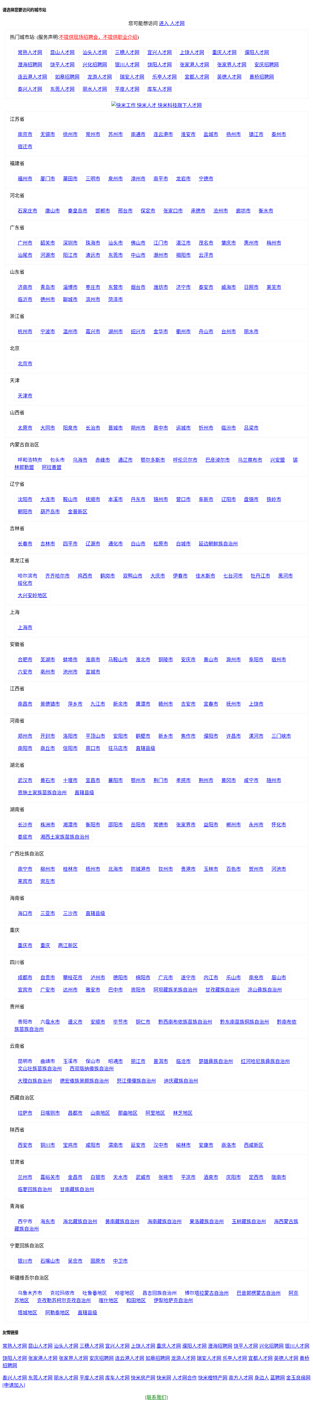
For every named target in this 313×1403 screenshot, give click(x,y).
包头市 (57, 460)
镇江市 (256, 134)
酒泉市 (211, 1177)
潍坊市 (160, 287)
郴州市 (233, 824)
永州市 (256, 824)
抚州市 (233, 704)
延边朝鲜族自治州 (218, 543)
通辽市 (125, 460)
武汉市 (25, 780)
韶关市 (47, 243)
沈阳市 (25, 499)
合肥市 (25, 659)
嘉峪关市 (50, 1177)
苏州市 (115, 134)
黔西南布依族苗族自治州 (185, 1022)
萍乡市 (75, 704)
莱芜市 (274, 287)
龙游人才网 (99, 76)
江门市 (160, 243)
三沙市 (70, 913)
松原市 (160, 543)
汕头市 (115, 243)
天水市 (120, 1177)
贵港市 (188, 869)
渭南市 (115, 1145)
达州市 (70, 989)
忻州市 (206, 427)
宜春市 (211, 704)
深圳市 (70, 243)
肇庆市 (228, 243)
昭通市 (115, 1061)
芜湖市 (47, 659)
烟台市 (138, 287)
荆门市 (160, 780)
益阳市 (211, 824)
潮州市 (160, 255)
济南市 (25, 287)
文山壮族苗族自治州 (40, 1068)
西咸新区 (253, 1145)
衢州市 (183, 331)
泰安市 (206, 287)
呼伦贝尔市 (185, 460)
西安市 (25, 1145)
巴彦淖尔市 (217, 460)
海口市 (25, 913)
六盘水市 (50, 1022)
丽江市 (138, 1061)
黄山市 (211, 659)
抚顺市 (93, 499)
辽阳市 (228, 499)
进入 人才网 (172, 23)
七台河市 (233, 575)
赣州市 (165, 704)
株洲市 (47, 824)
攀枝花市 (73, 977)
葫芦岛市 (50, 511)
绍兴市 (138, 331)
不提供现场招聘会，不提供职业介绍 (98, 37)
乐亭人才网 (164, 76)
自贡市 (47, 977)
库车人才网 (159, 89)
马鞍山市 (118, 659)
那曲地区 (128, 1113)
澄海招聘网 (30, 64)
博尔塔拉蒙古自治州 (207, 1293)
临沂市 (25, 299)
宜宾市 (25, 989)
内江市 (211, 977)
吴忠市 (75, 1261)
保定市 (148, 210)
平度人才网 (127, 89)
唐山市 (52, 210)
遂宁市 (188, 977)
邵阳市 (115, 824)
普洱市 (160, 1061)
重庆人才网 (224, 52)
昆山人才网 (62, 52)
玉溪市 (70, 1061)
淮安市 (188, 134)
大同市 (47, 427)
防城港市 (140, 869)
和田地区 (136, 1300)
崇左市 (47, 881)
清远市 (93, 255)
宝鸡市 (70, 1145)
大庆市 (157, 575)
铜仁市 (143, 1022)
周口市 (93, 748)
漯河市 (256, 736)
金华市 (160, 331)
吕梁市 (251, 427)
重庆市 (25, 945)
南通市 (138, 134)
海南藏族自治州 (164, 1221)
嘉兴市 (93, 331)
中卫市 (120, 1261)
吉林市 (47, 543)
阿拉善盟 (51, 467)
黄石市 (47, 780)
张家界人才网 (231, 64)
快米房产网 (143, 1377)
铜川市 (47, 1145)
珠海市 (93, 243)
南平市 (160, 178)
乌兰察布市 (250, 460)
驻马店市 (118, 748)
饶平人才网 (62, 64)
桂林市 (70, 869)
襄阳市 (115, 780)
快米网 (163, 1377)
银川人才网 (127, 64)
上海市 (25, 627)
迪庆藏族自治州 (181, 1081)
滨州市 (93, 299)
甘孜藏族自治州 (222, 989)
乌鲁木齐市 (30, 1293)
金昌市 (75, 1177)
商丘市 (47, 748)
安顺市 (97, 1022)
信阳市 (70, 748)
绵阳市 (143, 977)
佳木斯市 (205, 575)
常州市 (93, 134)
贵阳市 (25, 1022)
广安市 (47, 989)
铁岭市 (274, 499)
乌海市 (80, 460)
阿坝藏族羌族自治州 (175, 989)
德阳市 (120, 977)
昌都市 (75, 1113)
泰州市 (278, 134)
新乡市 (165, 736)
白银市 (97, 1177)
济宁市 (183, 287)
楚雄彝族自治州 (216, 1061)
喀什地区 (108, 1300)
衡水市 (266, 210)
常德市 (160, 824)
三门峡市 (281, 736)
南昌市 (25, 704)
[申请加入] (13, 1385)
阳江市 (70, 255)
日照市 (251, 287)
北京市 (25, 363)
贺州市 (256, 869)
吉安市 (188, 704)
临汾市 (228, 427)
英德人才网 (229, 76)
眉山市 (278, 977)
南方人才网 (241, 1377)
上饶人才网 (192, 52)
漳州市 (138, 178)
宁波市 (47, 331)
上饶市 (256, 704)
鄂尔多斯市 (153, 460)
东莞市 (115, 255)
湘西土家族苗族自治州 (64, 837)
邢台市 (125, 210)
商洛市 (228, 1145)
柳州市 (47, 869)
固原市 (97, 1261)
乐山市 (233, 977)
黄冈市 (228, 780)
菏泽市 (115, 299)
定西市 (256, 1177)
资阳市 (138, 989)
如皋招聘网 (67, 76)
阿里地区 (155, 1113)
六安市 (25, 671)
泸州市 (97, 977)
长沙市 (25, 824)
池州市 (70, 671)
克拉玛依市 (62, 1293)
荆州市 (206, 780)
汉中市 (160, 1145)
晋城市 (115, 427)
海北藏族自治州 (80, 1221)
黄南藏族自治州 (122, 1221)
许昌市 (233, 736)
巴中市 (115, 989)
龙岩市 (183, 178)
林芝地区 (183, 1113)
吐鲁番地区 (95, 1293)
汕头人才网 (95, 52)
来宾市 (25, 881)
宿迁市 (25, 146)
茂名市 (206, 243)
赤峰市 (102, 460)
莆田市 (70, 178)
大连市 (47, 499)
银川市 (25, 1261)
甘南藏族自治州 (77, 1189)
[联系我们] (156, 1397)
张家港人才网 (194, 64)
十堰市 (70, 780)
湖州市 (115, 331)
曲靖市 (47, 1061)
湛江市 (183, 243)
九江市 (97, 704)
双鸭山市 (132, 575)
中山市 (138, 255)
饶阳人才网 (159, 64)
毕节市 (120, 1022)
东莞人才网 (62, 89)
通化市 (115, 543)
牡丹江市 (260, 575)
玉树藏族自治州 (249, 1221)
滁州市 (233, 659)
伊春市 (180, 575)
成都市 (25, 977)
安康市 (206, 1145)
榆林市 (183, 1145)
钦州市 (165, 869)
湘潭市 (70, 824)
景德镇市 (50, 704)
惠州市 (251, 243)
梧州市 (93, 869)
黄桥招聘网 (261, 76)
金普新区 (77, 511)
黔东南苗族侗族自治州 (244, 1022)
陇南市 (278, 1177)
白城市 (183, 543)
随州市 (274, 780)
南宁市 (25, 869)
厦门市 (47, 178)
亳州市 (47, 671)
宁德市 (206, 178)
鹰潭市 (143, 704)
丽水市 (251, 331)
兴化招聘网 (95, 64)
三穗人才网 (127, 52)
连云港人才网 (32, 76)
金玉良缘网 (298, 1377)
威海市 (228, 287)
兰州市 (25, 1177)
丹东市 (138, 499)
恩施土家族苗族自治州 (42, 792)
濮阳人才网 (257, 52)
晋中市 (160, 427)
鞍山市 (70, 499)
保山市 (93, 1061)
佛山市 (138, 243)
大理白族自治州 (35, 1081)
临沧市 (183, 1061)
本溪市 (115, 499)
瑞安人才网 (132, 76)
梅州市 (274, 243)
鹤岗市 (107, 575)
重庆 (45, 945)
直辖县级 (145, 748)
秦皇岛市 (77, 210)
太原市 (25, 427)
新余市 (120, 704)
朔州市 (138, 427)
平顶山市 (95, 736)
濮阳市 (211, 736)
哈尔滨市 (27, 575)
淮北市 (143, 659)
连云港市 (163, 134)
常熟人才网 (30, 52)
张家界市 (186, 824)
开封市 (47, 736)
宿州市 (278, 659)
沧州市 (220, 210)
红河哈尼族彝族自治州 (265, 1061)
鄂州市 (138, 780)
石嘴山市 (50, 1261)
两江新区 (68, 945)
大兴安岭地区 (32, 595)
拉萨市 (25, 1113)
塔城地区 (27, 1312)
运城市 (183, 427)
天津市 (25, 395)
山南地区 (100, 1113)
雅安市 (93, 989)
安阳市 (120, 736)
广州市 (25, 243)
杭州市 (25, 331)
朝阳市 (25, 511)
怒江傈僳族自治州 (136, 1081)
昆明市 (25, 1061)
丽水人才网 (95, 89)
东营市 (115, 287)
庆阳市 (233, 1177)
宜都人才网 (197, 76)
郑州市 (25, 736)
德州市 (47, 299)
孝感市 (183, 780)
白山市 (138, 543)
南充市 (256, 977)
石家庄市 (27, 210)
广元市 (165, 977)
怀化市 (278, 824)
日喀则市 (50, 1113)
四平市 (70, 543)
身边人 (261, 1377)
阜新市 (206, 499)
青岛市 (47, 287)
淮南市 (93, 659)
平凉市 (188, 1177)
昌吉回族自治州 (159, 1293)
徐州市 (70, 134)
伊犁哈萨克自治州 (173, 1300)
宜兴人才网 (159, 52)
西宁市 (25, 1221)
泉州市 (115, 178)
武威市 (143, 1177)
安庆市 (188, 659)
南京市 (25, 134)
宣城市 (93, 671)
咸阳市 (93, 1145)
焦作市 (188, 736)
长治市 (93, 427)
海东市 (47, 1221)
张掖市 (165, 1177)
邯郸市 (102, 210)
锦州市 (160, 499)
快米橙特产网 (212, 1377)
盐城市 (211, 134)
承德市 (198, 210)
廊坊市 (243, 210)
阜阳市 (256, 659)
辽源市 (93, 543)
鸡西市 (85, 575)
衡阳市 (93, 824)
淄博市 (70, 287)
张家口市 (173, 210)
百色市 (233, 869)
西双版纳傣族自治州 (92, 1068)
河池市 (278, 869)
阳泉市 (70, 427)
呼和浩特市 (30, 460)
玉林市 (211, 869)
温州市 (70, 331)
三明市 (93, 178)
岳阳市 (138, 824)
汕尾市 (25, 255)
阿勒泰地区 (57, 1312)
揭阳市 (183, 255)
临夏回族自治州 (35, 1189)
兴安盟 (277, 460)
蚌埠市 (70, 659)
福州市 (25, 178)
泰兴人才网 (30, 89)
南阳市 (25, 748)
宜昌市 (93, 780)
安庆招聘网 (266, 64)
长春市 (25, 543)
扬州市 (233, 134)
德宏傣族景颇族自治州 (84, 1081)
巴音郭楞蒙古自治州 (259, 1293)
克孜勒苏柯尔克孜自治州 (64, 1300)
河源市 (47, 255)
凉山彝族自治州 (265, 989)
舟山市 (206, 331)
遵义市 (75, 1022)
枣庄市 (93, 287)
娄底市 (25, 837)
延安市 (138, 1145)
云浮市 (206, 255)
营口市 (183, 499)
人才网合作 (184, 1377)
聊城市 (70, 299)
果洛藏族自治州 (207, 1221)
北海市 (115, 869)
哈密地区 (124, 1293)
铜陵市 (165, 659)
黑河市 (285, 575)
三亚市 (47, 913)
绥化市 (25, 583)
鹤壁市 (143, 736)
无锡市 (47, 134)
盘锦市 (251, 499)
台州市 (228, 331)
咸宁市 (251, 780)
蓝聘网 (277, 1377)
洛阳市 (70, 736)
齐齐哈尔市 (57, 575)
